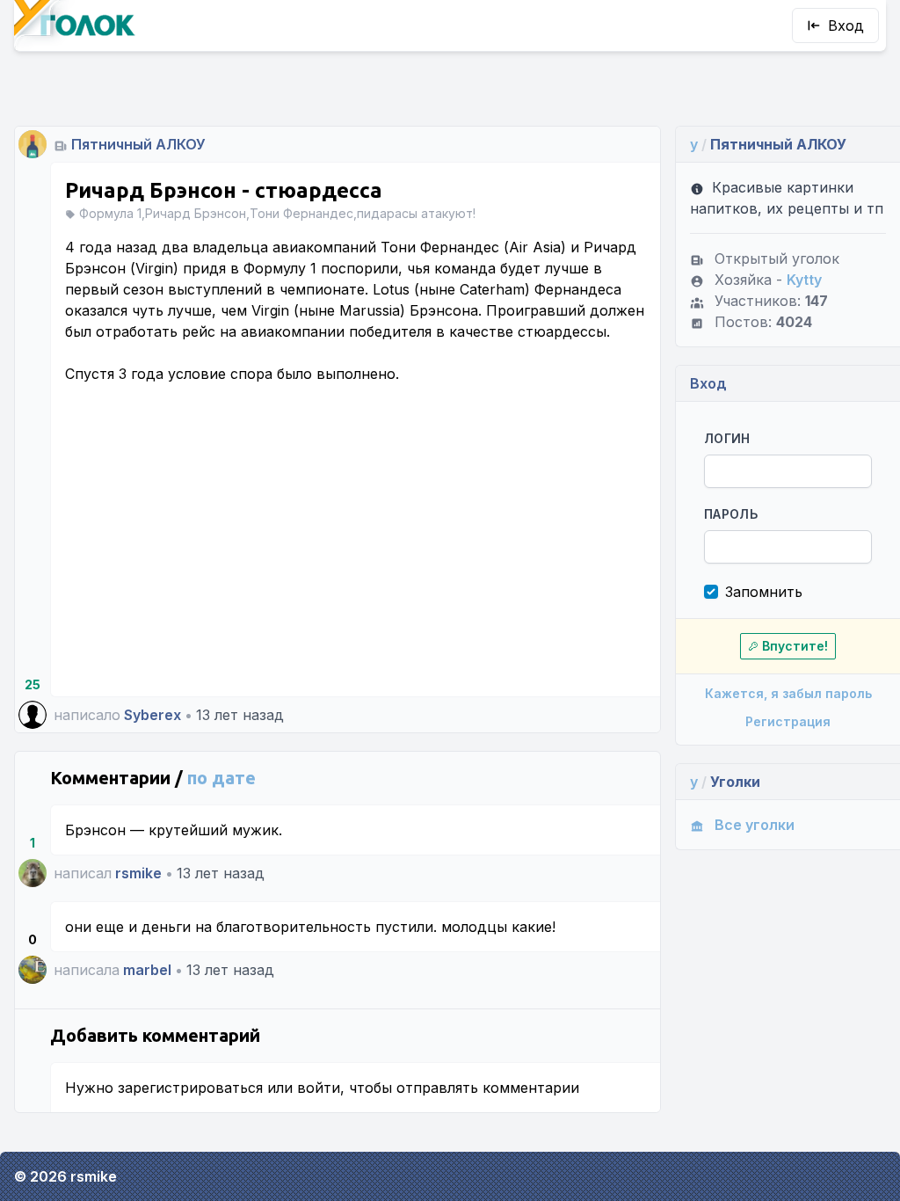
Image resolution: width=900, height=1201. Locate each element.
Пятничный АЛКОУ (138, 144)
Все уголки (755, 824)
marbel (147, 970)
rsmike (138, 873)
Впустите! (795, 645)
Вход (846, 25)
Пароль (731, 513)
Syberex (152, 715)
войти (318, 1087)
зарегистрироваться (190, 1087)
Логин (727, 438)
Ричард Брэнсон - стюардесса (223, 190)
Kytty (804, 279)
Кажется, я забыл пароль (788, 693)
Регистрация (788, 721)
